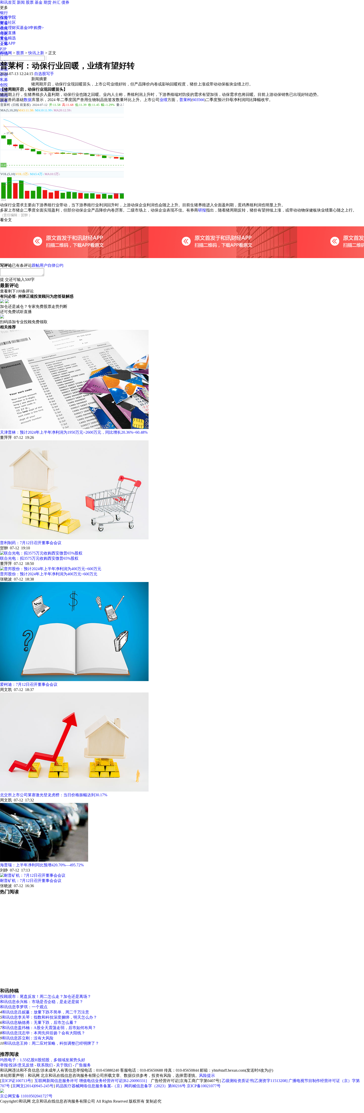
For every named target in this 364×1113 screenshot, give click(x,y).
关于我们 (64, 1065)
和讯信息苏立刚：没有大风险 (27, 1038)
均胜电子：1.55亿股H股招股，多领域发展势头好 (42, 1060)
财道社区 (8, 22)
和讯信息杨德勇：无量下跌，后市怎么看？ (39, 1022)
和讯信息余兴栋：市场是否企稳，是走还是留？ (41, 1002)
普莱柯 (185, 100)
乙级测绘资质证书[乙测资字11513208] (254, 1081)
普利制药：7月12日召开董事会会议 (30, 543)
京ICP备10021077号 (204, 1086)
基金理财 (8, 28)
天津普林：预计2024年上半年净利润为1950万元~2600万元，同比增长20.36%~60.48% (74, 432)
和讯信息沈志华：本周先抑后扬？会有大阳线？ (43, 1033)
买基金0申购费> (30, 28)
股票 (30, 2)
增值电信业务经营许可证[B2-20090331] (113, 1081)
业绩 (163, 100)
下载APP (7, 43)
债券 (65, 2)
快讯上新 (36, 53)
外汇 (56, 2)
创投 (4, 85)
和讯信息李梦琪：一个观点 (24, 1007)
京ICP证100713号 (16, 1081)
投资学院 (8, 17)
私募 (4, 80)
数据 (28, 100)
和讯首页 (8, 2)
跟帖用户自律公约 (47, 265)
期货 (48, 2)
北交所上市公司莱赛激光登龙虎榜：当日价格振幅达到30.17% (53, 795)
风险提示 (207, 1075)
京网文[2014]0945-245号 (32, 1086)
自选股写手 (44, 74)
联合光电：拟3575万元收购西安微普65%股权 (39, 558)
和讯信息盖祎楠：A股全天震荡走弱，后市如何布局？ (49, 1028)
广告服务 (83, 1065)
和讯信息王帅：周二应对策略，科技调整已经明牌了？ (51, 1043)
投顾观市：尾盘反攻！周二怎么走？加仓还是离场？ (45, 996)
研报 (202, 210)
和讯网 (6, 53)
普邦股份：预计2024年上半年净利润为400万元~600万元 (48, 574)
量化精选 (8, 38)
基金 (39, 2)
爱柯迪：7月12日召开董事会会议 (28, 684)
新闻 (21, 2)
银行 (4, 13)
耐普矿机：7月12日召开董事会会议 (30, 880)
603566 (198, 100)
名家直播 (8, 33)
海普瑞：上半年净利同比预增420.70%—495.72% (42, 865)
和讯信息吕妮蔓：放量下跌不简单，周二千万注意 (45, 1012)
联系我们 (45, 1065)
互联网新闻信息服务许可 (56, 1081)
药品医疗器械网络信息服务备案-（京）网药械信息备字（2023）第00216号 (121, 1086)
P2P (3, 49)
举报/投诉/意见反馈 (17, 1065)
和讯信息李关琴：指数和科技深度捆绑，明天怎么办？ (49, 1017)
